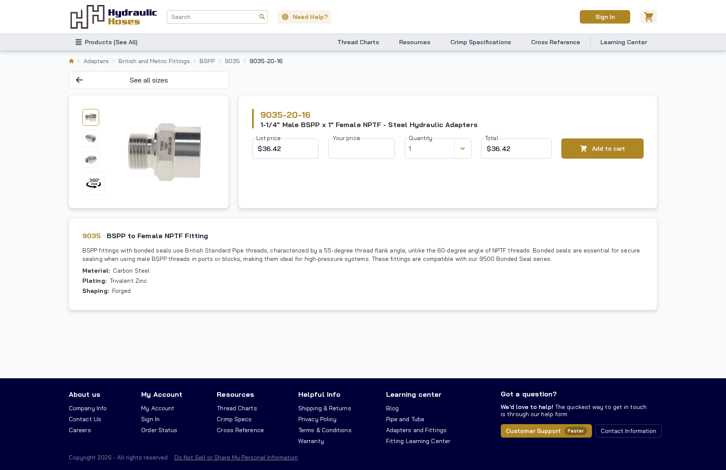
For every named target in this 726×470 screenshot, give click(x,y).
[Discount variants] (462, 148)
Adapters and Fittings (416, 430)
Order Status (159, 430)
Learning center (414, 394)
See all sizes (149, 80)
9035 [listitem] (232, 61)
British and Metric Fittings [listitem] (154, 61)
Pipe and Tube (405, 419)
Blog (392, 408)
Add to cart (608, 148)
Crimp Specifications (480, 42)
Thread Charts (358, 42)
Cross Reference (555, 42)
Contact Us (85, 419)
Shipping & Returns (324, 408)
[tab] (90, 117)
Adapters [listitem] (96, 61)
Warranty (311, 441)
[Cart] (648, 17)
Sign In (604, 17)
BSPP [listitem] (207, 61)
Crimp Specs (234, 419)
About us (84, 394)
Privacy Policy (317, 419)
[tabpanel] (164, 152)
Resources (414, 42)
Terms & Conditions (325, 430)
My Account (161, 394)
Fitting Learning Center (418, 441)
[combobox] (217, 17)
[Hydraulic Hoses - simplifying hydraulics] (113, 17)
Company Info (88, 408)
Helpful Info (319, 394)
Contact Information (629, 431)
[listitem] (71, 61)
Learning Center (623, 42)
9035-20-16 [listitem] (266, 61)
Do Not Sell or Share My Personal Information (236, 457)
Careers (80, 430)
